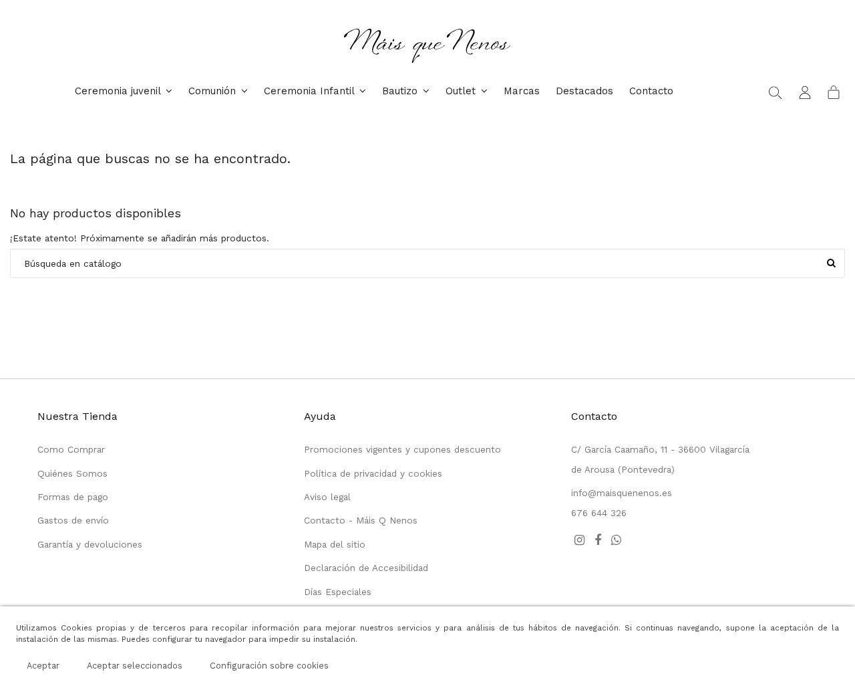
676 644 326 (599, 512)
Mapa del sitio (334, 544)
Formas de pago (72, 496)
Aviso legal (327, 496)
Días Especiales (337, 591)
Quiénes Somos (72, 473)
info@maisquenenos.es (621, 492)
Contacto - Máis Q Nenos (360, 520)
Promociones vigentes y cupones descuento (402, 449)
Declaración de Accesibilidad (366, 567)
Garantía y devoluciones (89, 544)
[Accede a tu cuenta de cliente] (805, 92)
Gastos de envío (73, 520)
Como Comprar (71, 449)
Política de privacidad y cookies (373, 473)
